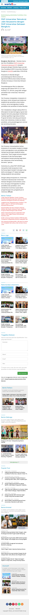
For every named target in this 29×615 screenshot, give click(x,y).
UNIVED (10, 71)
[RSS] (22, 604)
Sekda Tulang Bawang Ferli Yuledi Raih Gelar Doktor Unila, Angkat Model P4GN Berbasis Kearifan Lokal (13, 214)
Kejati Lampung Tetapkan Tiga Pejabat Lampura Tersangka (7, 408)
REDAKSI (18, 608)
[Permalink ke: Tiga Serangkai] (2, 30)
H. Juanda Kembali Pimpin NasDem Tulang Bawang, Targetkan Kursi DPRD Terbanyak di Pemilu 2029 (7, 455)
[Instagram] (16, 604)
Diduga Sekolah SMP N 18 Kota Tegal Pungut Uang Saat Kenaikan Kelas (14, 495)
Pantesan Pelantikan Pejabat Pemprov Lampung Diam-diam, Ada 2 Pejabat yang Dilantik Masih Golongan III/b (16, 478)
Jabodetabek (13, 15)
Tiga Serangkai (8, 29)
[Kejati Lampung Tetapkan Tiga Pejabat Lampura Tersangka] (8, 401)
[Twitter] (10, 604)
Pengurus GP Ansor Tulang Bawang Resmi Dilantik (12, 441)
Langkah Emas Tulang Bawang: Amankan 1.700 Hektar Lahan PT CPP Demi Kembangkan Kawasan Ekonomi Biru (14, 204)
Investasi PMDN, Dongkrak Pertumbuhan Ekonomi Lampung (12, 544)
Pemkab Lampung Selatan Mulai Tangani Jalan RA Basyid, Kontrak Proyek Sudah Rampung (13, 532)
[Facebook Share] (13, 230)
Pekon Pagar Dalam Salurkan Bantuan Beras (13, 549)
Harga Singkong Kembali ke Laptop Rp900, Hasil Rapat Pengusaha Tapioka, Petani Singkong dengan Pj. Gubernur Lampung (15, 484)
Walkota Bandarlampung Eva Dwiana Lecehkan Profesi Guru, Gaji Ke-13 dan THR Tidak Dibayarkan (16, 473)
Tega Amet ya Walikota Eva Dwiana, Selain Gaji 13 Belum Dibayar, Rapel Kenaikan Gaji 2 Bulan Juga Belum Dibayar (16, 490)
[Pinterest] (13, 604)
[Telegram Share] (23, 230)
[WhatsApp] (19, 604)
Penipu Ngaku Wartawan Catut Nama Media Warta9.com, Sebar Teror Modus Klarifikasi (14, 395)
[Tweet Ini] (17, 230)
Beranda (11, 608)
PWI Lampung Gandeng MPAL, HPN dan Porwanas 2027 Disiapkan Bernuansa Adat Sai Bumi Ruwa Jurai (14, 223)
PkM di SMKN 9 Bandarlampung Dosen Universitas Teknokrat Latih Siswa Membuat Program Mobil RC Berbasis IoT (16, 501)
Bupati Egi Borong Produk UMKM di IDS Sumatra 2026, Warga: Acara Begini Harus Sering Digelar (14, 538)
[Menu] (2, 4)
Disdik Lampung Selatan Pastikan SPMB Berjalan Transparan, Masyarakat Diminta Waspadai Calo (14, 218)
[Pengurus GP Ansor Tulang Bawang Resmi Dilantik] (14, 432)
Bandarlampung (5, 15)
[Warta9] (10, 4)
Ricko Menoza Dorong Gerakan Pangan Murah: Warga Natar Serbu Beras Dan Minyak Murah (13, 554)
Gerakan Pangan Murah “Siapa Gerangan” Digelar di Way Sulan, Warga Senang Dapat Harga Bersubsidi (13, 559)
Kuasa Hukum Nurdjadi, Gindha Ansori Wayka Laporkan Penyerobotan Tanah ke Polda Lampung (19, 408)
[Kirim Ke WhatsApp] (26, 230)
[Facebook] (7, 604)
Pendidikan (20, 15)
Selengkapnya (14, 462)
